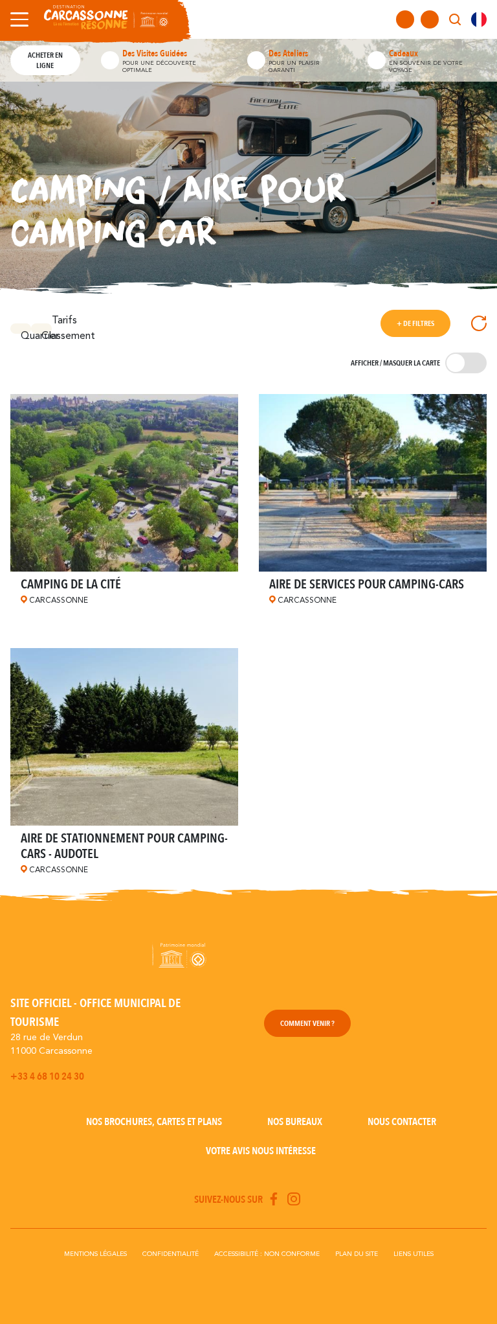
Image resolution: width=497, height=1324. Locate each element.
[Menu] (17, 19)
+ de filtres (415, 323)
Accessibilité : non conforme (267, 1254)
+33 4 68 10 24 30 (47, 1076)
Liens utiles (413, 1254)
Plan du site (356, 1254)
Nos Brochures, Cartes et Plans (154, 1122)
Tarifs (64, 321)
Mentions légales (95, 1254)
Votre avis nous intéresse (261, 1151)
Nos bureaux (294, 1122)
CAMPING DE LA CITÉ (71, 584)
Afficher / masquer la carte (395, 363)
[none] (479, 19)
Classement (46, 332)
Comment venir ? (307, 1023)
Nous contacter (402, 1122)
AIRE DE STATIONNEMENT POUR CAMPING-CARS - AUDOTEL (124, 846)
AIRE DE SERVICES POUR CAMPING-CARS (366, 584)
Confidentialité (170, 1254)
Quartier (26, 332)
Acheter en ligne (45, 60)
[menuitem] (479, 19)
